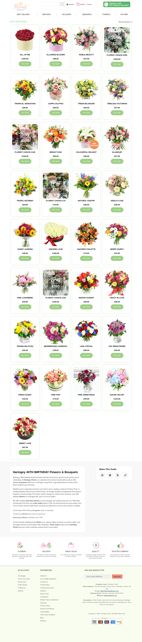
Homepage (21, 576)
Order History (22, 585)
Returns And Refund (47, 609)
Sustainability (44, 612)
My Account (22, 582)
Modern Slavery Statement (49, 600)
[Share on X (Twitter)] (118, 475)
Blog (41, 618)
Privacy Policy (45, 606)
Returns (20, 591)
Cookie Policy (45, 585)
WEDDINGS (87, 14)
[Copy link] (125, 475)
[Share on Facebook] (102, 475)
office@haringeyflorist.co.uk (109, 591)
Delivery (43, 591)
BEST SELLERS (23, 14)
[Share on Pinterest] (110, 475)
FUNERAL (106, 14)
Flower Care (44, 594)
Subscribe (117, 576)
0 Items (89, 4)
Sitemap (43, 621)
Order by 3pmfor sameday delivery (119, 4)
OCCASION (66, 14)
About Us (43, 576)
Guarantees (44, 597)
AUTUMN (124, 14)
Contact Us (22, 588)
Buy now (25, 64)
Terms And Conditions (47, 615)
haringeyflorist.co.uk (110, 595)
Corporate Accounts (47, 588)
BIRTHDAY (47, 14)
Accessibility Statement (48, 579)
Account (71, 4)
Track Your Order (24, 579)
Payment (43, 603)
